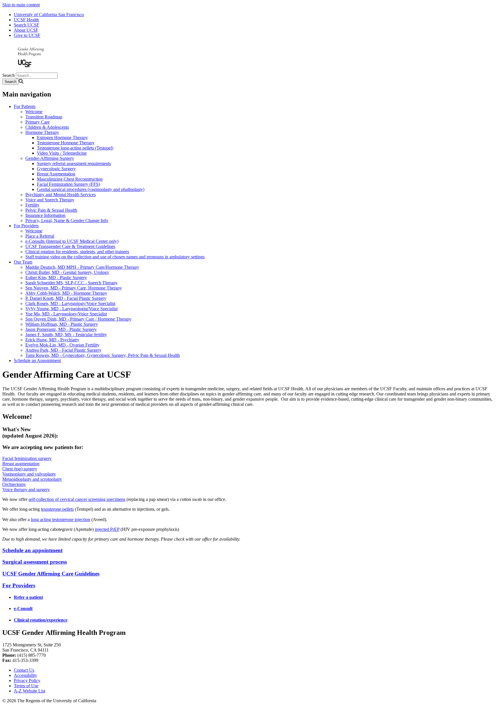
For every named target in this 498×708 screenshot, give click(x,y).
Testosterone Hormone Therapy (66, 142)
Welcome (33, 111)
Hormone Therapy (42, 132)
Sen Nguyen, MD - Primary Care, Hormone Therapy (73, 287)
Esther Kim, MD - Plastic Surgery (56, 277)
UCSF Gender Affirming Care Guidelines (50, 574)
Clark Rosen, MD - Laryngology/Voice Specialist (70, 303)
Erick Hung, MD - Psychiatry (52, 339)
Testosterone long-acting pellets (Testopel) (75, 147)
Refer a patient (28, 597)
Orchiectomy (14, 484)
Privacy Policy (27, 680)
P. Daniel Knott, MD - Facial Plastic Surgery (65, 298)
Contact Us (24, 670)
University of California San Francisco (49, 14)
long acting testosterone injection (60, 519)
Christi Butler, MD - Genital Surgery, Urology (67, 272)
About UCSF (26, 30)
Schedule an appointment (32, 550)
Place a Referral (39, 236)
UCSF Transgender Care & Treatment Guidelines (70, 246)
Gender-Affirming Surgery (49, 158)
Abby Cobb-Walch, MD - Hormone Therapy (66, 293)
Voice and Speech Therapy (49, 199)
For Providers (26, 225)
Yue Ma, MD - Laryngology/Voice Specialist (66, 313)
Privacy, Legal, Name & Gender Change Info (66, 220)
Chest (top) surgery (19, 468)
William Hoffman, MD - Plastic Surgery (61, 324)
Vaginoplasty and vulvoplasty (29, 474)
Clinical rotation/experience (40, 620)
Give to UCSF (27, 35)
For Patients (24, 106)
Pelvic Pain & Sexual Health (51, 210)
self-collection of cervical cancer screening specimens (77, 499)
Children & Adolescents (47, 127)
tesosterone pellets (57, 509)
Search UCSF (26, 24)
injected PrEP (107, 529)
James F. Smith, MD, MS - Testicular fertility (66, 334)
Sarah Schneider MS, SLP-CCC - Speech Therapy (71, 282)
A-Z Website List (29, 690)
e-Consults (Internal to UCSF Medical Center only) (71, 241)
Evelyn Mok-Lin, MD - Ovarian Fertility (62, 344)
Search (8, 75)
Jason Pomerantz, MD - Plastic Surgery (61, 329)
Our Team (23, 262)
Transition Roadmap (43, 116)
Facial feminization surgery (27, 458)
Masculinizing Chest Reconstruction (70, 179)
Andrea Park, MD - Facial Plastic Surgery (63, 350)
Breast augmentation (20, 463)
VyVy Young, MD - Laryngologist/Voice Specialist (71, 308)
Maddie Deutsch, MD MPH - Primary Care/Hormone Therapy (82, 267)
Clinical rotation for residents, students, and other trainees (77, 251)
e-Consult (23, 608)
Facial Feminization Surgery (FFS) (68, 184)
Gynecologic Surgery (56, 168)
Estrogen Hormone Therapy (62, 137)
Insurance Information (45, 215)
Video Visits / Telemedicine (62, 153)
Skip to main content (21, 4)
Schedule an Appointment (37, 360)
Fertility (32, 204)
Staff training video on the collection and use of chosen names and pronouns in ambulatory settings (115, 256)
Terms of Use (26, 685)
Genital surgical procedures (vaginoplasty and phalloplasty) (90, 189)
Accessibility (25, 675)
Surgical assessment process (34, 562)
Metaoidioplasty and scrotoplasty (32, 479)
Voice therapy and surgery (26, 489)
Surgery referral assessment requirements (74, 163)
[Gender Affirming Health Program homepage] (31, 69)
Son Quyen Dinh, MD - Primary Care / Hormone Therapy (78, 319)
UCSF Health (26, 19)
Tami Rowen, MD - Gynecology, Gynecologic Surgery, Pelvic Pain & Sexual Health (102, 355)
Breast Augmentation (56, 173)
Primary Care (37, 122)
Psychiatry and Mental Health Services (60, 194)
